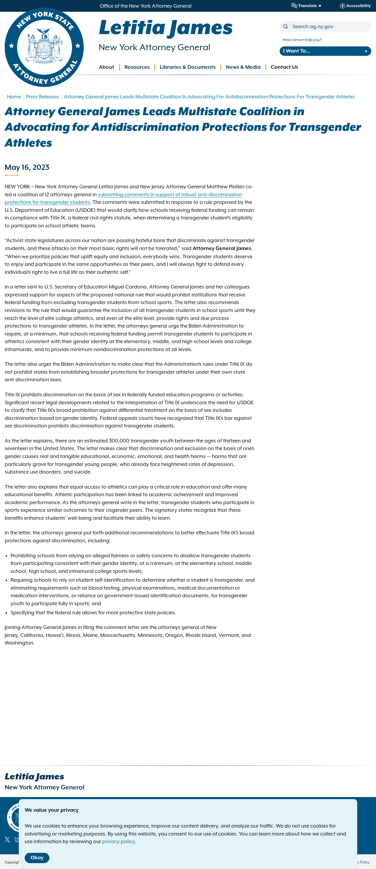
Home (14, 97)
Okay (37, 858)
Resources (137, 67)
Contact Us (284, 67)
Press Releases (42, 97)
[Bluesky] (18, 839)
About (106, 67)
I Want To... (296, 51)
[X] (7, 839)
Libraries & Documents (188, 67)
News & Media (243, 67)
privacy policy (118, 841)
